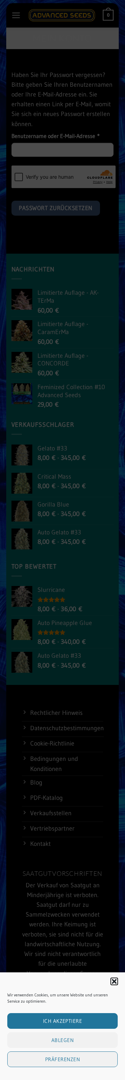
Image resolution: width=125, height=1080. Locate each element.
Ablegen (62, 1040)
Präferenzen (62, 1059)
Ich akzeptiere (62, 1021)
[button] (114, 981)
